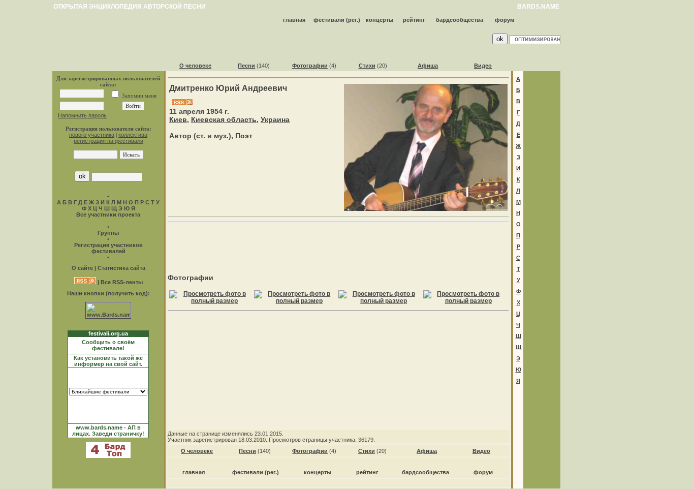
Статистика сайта (121, 268)
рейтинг (414, 20)
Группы (108, 233)
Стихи (367, 66)
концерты (379, 20)
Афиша (428, 66)
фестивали (328, 20)
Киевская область (224, 119)
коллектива (132, 135)
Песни (246, 66)
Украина (275, 119)
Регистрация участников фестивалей (108, 248)
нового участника (91, 135)
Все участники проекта (108, 214)
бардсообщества (459, 20)
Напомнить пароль (82, 115)
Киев (178, 119)
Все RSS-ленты (122, 282)
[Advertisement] (338, 242)
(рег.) (353, 20)
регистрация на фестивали (108, 141)
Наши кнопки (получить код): (108, 293)
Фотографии (310, 66)
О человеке (195, 66)
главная (294, 20)
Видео (483, 66)
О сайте (82, 268)
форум (504, 20)
